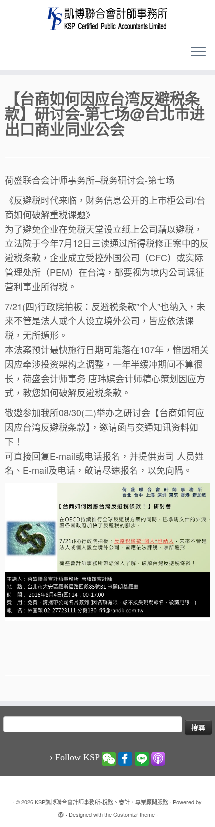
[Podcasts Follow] (159, 758)
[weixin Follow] (109, 758)
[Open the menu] (198, 52)
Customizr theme (134, 814)
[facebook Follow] (125, 758)
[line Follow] (142, 758)
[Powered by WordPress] (61, 812)
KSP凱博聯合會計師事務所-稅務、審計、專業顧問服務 (101, 802)
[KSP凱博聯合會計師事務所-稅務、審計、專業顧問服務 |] (107, 18)
